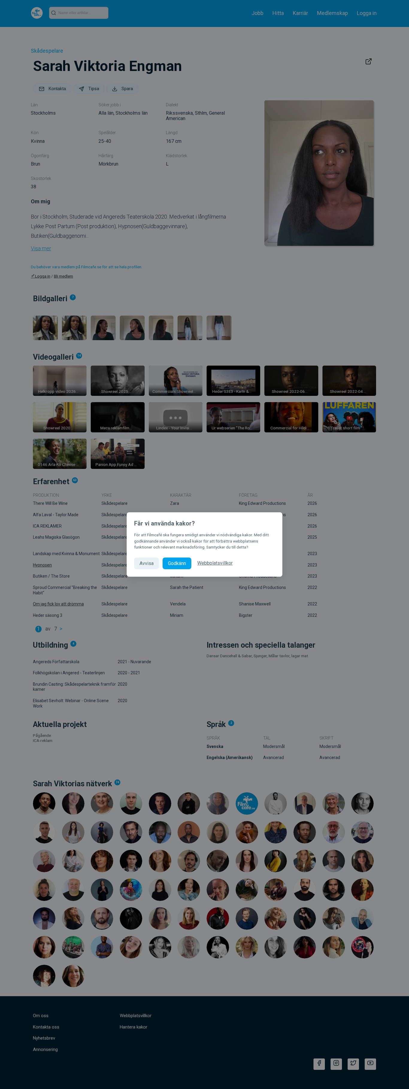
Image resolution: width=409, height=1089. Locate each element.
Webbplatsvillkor (215, 563)
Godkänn (177, 563)
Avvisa (147, 563)
